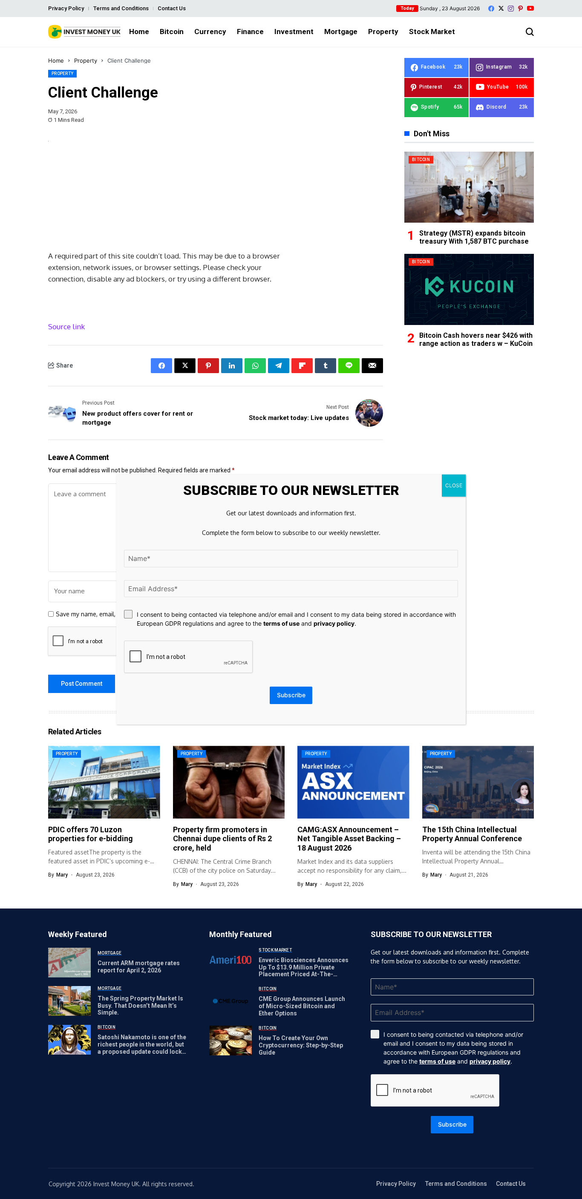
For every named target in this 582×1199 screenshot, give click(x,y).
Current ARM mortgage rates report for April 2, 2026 (139, 967)
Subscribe (452, 1124)
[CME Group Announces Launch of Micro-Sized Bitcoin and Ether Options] (230, 1001)
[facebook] (491, 9)
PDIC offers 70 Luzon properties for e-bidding (90, 834)
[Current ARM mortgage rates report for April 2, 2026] (69, 963)
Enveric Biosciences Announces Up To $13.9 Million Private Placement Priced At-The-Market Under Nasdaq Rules (304, 971)
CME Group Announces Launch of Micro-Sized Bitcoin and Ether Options (302, 1006)
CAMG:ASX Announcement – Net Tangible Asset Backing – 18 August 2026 (349, 838)
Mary (62, 875)
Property (85, 60)
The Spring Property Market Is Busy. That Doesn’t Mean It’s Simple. (140, 1005)
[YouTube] (530, 8)
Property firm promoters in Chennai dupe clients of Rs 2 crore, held (222, 838)
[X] (501, 8)
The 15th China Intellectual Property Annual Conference (472, 834)
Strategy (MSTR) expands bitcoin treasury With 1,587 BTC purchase (474, 237)
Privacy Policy (66, 8)
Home (56, 60)
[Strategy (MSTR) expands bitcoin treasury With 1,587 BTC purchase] (469, 187)
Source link (66, 326)
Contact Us (172, 8)
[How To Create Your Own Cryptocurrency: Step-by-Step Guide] (230, 1040)
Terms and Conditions (121, 8)
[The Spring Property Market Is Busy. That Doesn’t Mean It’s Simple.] (69, 1001)
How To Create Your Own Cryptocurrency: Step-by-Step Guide (301, 1045)
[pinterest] (520, 9)
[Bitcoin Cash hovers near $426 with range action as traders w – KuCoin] (469, 289)
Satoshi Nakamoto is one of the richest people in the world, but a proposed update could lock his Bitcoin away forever (142, 1048)
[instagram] (511, 9)
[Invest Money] (84, 32)
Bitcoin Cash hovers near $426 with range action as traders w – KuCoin (476, 339)
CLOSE (453, 485)
